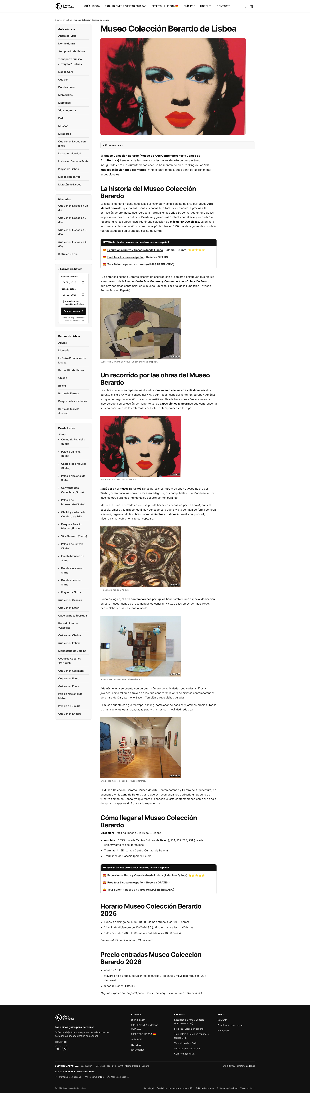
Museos (63, 126)
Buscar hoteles (73, 311)
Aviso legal (149, 1088)
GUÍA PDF (189, 6)
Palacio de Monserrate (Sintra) (73, 502)
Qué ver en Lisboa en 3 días (72, 232)
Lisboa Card (65, 71)
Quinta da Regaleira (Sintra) (73, 441)
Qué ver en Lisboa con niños (72, 143)
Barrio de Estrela (68, 393)
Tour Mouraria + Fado (185, 1043)
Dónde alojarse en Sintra (72, 570)
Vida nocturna (67, 110)
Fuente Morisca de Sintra (72, 558)
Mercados (64, 102)
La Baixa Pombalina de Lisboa (72, 360)
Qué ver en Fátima (69, 643)
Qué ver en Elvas (68, 686)
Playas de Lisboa (68, 169)
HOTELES (206, 6)
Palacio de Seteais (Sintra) (72, 546)
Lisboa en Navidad (69, 153)
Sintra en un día (68, 254)
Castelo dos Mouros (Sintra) (73, 466)
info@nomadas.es (246, 1066)
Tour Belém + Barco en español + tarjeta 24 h (191, 1036)
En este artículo (114, 145)
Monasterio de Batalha (72, 650)
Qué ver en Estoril (69, 607)
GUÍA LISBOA (92, 6)
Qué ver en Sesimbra (71, 670)
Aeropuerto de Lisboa (71, 51)
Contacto (222, 1019)
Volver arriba (247, 1088)
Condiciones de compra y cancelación (175, 1088)
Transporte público (70, 59)
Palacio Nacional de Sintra (73, 478)
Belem (136, 794)
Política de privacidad (227, 1088)
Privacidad (223, 1030)
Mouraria (63, 350)
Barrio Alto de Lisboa (71, 370)
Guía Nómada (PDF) (184, 1053)
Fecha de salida (68, 289)
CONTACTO (224, 6)
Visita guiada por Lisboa (187, 1048)
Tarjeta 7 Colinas (71, 64)
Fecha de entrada (69, 276)
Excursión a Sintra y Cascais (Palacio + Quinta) (189, 1021)
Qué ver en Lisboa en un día (73, 208)
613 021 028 (229, 1066)
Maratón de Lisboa (69, 184)
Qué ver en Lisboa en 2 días (72, 220)
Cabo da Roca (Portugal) (73, 615)
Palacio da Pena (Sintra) (71, 454)
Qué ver (63, 79)
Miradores (64, 133)
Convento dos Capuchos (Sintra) (72, 490)
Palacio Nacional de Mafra (70, 696)
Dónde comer (66, 87)
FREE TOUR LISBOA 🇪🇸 (165, 6)
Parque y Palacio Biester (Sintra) (71, 526)
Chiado (62, 377)
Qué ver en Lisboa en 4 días (72, 244)
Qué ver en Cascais (70, 600)
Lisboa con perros (69, 176)
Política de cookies (205, 1088)
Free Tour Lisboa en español (189, 1028)
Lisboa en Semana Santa (73, 161)
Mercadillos (65, 95)
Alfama (62, 342)
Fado (61, 118)
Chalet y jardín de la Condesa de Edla (73, 514)
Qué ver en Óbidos (69, 635)
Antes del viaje (67, 35)
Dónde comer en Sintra (71, 582)
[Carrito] (251, 6)
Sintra (62, 434)
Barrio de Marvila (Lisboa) (68, 411)
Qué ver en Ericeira (69, 713)
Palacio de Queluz (69, 706)
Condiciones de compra (230, 1025)
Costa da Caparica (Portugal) (69, 661)
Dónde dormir (66, 43)
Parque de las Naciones (72, 401)
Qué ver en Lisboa (63, 20)
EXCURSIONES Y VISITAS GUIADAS (125, 6)
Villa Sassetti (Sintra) (74, 536)
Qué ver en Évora (68, 678)
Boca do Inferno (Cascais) (68, 625)
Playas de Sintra (71, 592)
